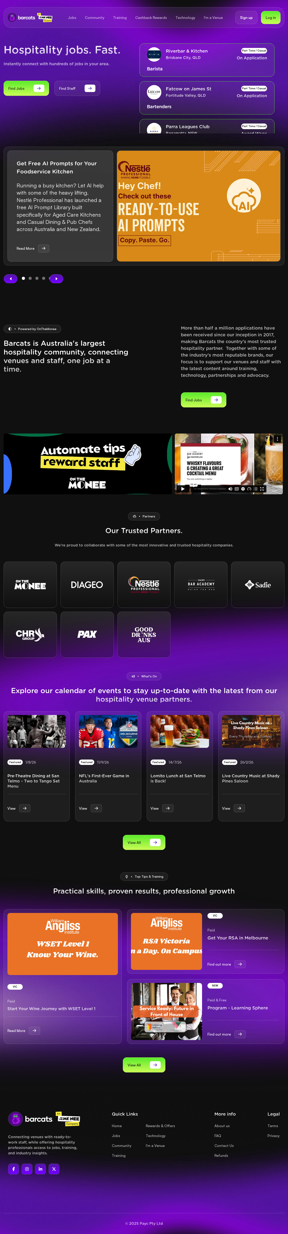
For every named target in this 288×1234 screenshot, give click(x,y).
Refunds (221, 1155)
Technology (156, 1135)
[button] (10, 278)
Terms (273, 1126)
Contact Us (224, 1145)
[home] (29, 17)
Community (121, 1145)
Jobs (116, 1135)
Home (117, 1126)
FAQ (217, 1135)
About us (222, 1126)
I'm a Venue (155, 1145)
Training (119, 1155)
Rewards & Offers (160, 1126)
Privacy (274, 1135)
